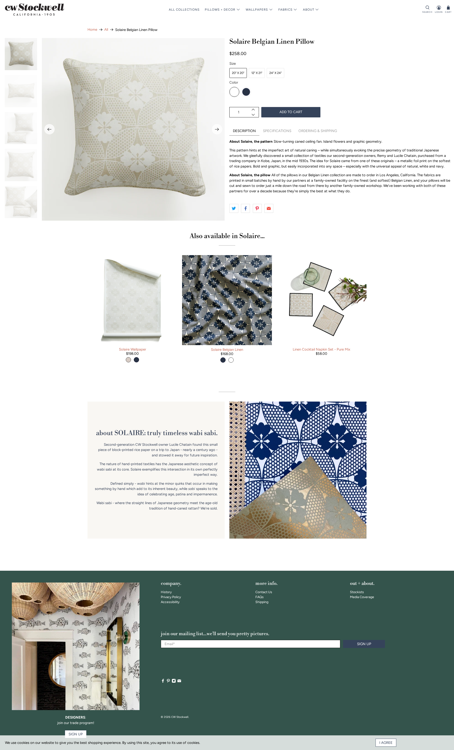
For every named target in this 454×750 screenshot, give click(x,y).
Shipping (261, 602)
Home (92, 29)
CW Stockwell (179, 717)
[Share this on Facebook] (245, 208)
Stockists (357, 592)
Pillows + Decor (220, 9)
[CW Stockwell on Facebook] (163, 682)
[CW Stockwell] (34, 10)
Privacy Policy (171, 597)
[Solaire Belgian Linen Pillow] (133, 129)
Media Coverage (362, 597)
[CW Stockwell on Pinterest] (168, 682)
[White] (234, 92)
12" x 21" (256, 73)
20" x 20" (238, 73)
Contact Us (263, 592)
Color (233, 82)
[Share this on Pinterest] (257, 208)
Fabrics (285, 9)
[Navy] (246, 92)
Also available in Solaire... (227, 236)
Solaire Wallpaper (132, 349)
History (166, 592)
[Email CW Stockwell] (179, 682)
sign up (76, 734)
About (308, 9)
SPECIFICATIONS (277, 131)
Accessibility (170, 602)
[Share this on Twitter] (233, 208)
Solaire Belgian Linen (227, 349)
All (106, 29)
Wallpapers (257, 9)
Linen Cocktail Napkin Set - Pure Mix (321, 349)
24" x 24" (275, 73)
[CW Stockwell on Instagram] (174, 682)
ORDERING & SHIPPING (317, 131)
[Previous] (49, 129)
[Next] (217, 129)
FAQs (259, 597)
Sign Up (364, 644)
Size (232, 63)
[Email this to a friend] (268, 208)
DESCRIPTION (244, 131)
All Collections (184, 9)
